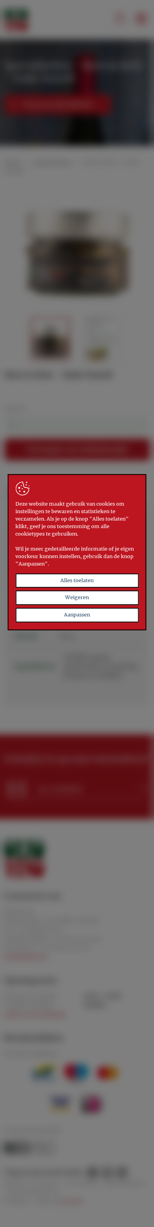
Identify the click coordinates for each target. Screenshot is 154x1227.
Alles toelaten (77, 580)
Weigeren (77, 598)
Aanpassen (77, 615)
